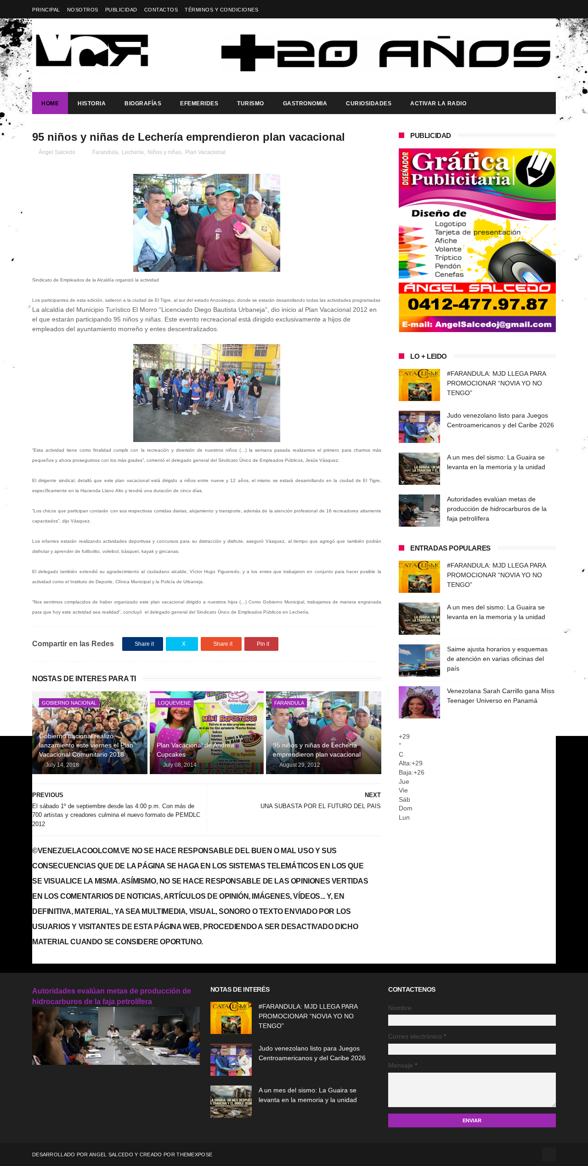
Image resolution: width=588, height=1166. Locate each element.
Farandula (105, 152)
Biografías (142, 103)
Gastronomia (305, 103)
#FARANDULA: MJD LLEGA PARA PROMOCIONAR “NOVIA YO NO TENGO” (496, 383)
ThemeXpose (194, 1154)
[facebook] (550, 9)
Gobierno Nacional (69, 703)
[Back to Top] (549, 1154)
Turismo (250, 103)
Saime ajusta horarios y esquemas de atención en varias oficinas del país (497, 658)
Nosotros (82, 9)
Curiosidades (368, 103)
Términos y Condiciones (221, 9)
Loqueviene (174, 703)
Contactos (161, 9)
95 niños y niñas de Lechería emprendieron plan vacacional (317, 749)
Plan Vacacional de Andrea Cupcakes (195, 749)
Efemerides (199, 103)
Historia (92, 103)
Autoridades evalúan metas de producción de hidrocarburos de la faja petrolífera (497, 508)
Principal (46, 9)
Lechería (133, 152)
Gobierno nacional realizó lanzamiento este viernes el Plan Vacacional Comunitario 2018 (86, 745)
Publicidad (121, 9)
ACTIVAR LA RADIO (438, 103)
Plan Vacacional (205, 152)
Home (50, 103)
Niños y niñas (164, 152)
